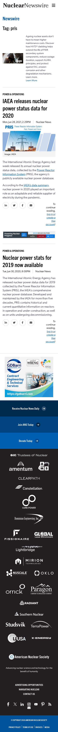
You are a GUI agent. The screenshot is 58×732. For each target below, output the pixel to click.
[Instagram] (29, 704)
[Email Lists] (29, 707)
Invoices (39, 727)
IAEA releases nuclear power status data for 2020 (25, 108)
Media (47, 727)
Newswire (11, 18)
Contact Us (29, 693)
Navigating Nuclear (29, 689)
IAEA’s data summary (36, 185)
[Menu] (53, 5)
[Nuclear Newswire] (49, 704)
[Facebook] (8, 704)
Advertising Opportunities (29, 684)
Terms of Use (28, 727)
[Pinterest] (42, 704)
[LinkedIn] (22, 704)
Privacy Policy (15, 727)
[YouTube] (36, 704)
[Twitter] (15, 704)
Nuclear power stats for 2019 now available (27, 261)
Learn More (31, 80)
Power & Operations (13, 94)
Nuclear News (43, 122)
